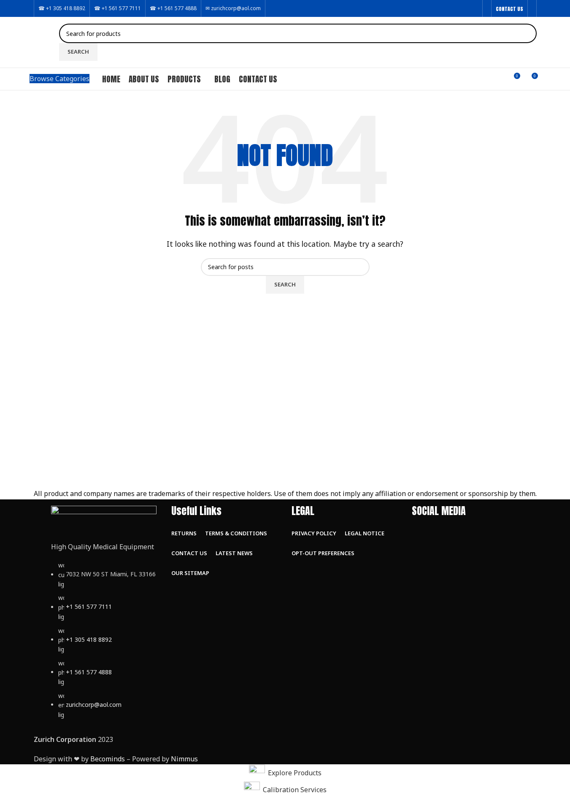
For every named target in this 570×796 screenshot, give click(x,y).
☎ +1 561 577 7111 (117, 8)
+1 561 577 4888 (89, 672)
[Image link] (104, 518)
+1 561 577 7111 (89, 607)
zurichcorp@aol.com (94, 705)
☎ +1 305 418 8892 (61, 8)
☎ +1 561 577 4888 (173, 8)
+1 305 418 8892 (89, 639)
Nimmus (184, 758)
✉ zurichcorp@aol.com (233, 8)
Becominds (107, 758)
